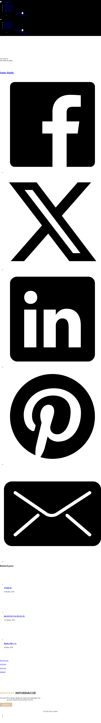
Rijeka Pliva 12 (10, 644)
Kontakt (6, 705)
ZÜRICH (8, 588)
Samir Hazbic (7, 72)
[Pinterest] (52, 464)
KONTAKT (8, 11)
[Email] (52, 562)
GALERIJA (8, 9)
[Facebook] (52, 172)
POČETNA (8, 5)
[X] (52, 270)
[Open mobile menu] (1, 19)
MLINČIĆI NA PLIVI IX (14, 616)
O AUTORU (8, 7)
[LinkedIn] (52, 367)
